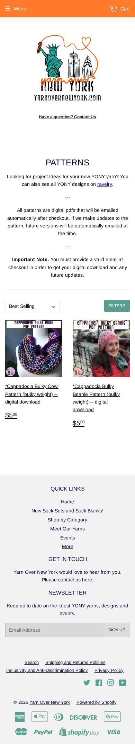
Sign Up (116, 630)
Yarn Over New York (49, 702)
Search (32, 662)
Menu (20, 8)
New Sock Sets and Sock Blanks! (68, 510)
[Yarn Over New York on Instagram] (110, 683)
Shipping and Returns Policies (75, 662)
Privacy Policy (109, 670)
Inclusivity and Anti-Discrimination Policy (47, 670)
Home (67, 501)
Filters (117, 305)
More (67, 546)
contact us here (75, 579)
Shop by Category (67, 519)
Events (67, 537)
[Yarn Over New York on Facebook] (98, 683)
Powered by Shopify (96, 702)
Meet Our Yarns (67, 528)
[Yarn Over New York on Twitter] (86, 683)
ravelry (104, 184)
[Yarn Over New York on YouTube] (122, 683)
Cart (124, 8)
